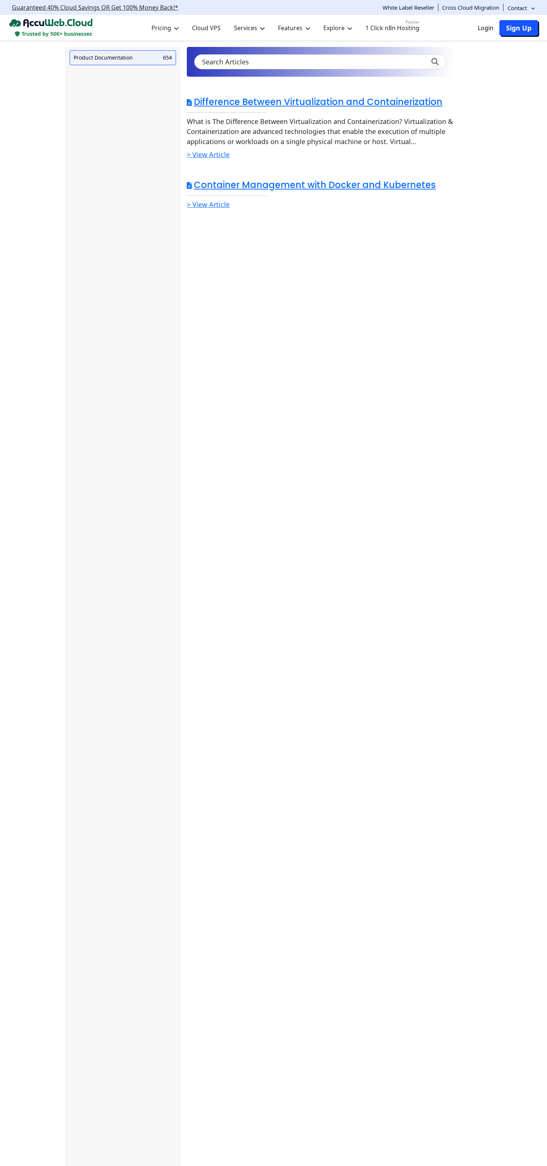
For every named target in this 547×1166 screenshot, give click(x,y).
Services (246, 28)
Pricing (162, 28)
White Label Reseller (408, 7)
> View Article (208, 154)
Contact (518, 8)
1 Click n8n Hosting (392, 26)
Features (291, 28)
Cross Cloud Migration (470, 7)
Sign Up (518, 27)
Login (485, 28)
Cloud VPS (206, 28)
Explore (334, 28)
